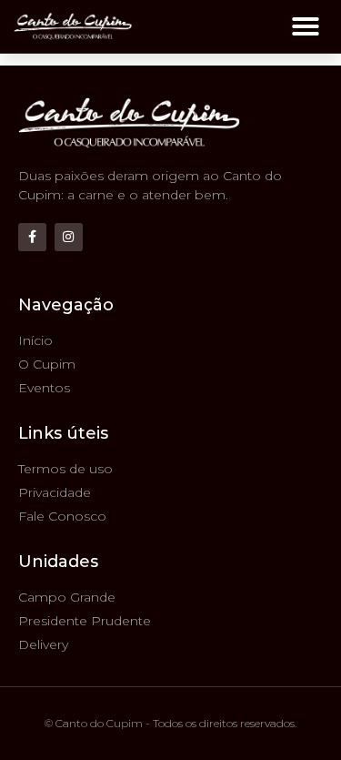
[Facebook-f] (32, 237)
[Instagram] (69, 237)
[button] (305, 26)
